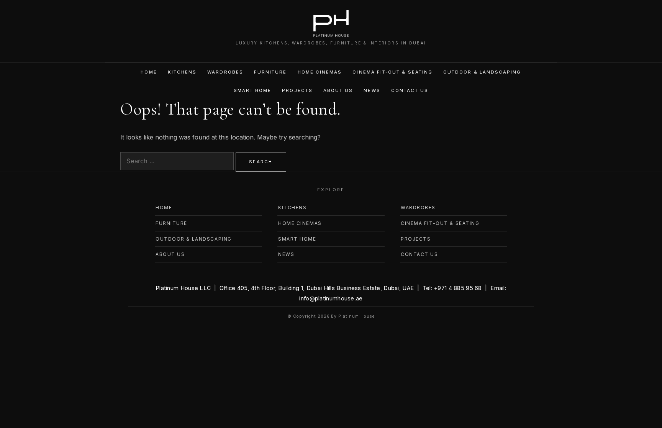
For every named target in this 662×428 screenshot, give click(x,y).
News (372, 90)
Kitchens (182, 72)
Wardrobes (225, 72)
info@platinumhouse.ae (330, 298)
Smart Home (253, 90)
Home (149, 72)
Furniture (270, 72)
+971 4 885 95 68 (458, 288)
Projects (297, 90)
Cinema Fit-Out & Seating (392, 72)
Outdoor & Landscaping (482, 72)
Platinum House (356, 316)
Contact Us (410, 90)
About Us (338, 90)
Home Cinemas (320, 72)
